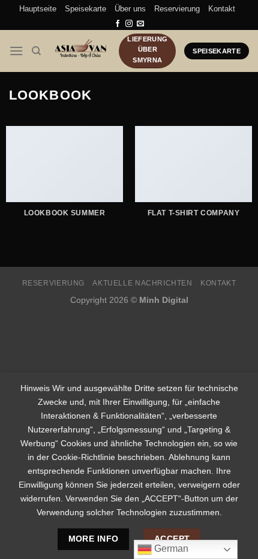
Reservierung (177, 8)
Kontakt (221, 8)
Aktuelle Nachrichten (142, 283)
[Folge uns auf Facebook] (117, 24)
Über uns (130, 8)
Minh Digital (163, 300)
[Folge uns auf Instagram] (129, 24)
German (170, 548)
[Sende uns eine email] (140, 24)
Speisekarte (85, 8)
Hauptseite (37, 8)
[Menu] (16, 50)
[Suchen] (36, 51)
